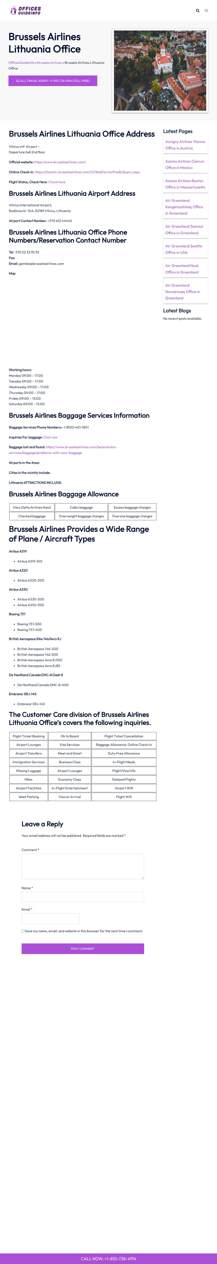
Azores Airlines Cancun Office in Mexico (184, 164)
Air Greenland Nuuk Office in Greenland (182, 268)
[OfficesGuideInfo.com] (25, 10)
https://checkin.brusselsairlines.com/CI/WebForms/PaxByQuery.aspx (87, 172)
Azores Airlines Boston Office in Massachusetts (185, 184)
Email (27, 909)
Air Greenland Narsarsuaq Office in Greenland (182, 291)
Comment (30, 850)
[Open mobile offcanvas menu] (206, 10)
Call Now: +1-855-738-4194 (108, 1258)
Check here (56, 182)
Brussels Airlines (49, 62)
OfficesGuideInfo (21, 62)
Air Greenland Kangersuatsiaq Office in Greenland (184, 207)
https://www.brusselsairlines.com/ (60, 162)
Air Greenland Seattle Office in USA (183, 249)
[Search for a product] (197, 10)
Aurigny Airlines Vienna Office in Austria (185, 144)
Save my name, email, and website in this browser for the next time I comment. (84, 931)
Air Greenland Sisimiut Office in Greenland (184, 229)
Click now (50, 437)
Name (27, 888)
